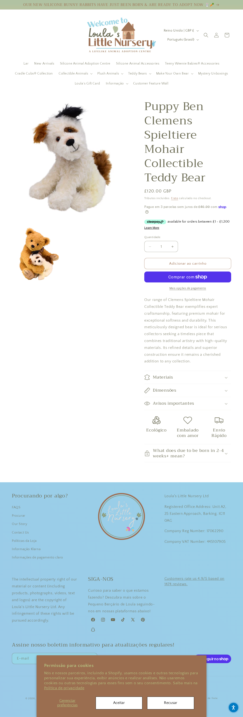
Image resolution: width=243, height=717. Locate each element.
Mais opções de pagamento (187, 288)
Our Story (19, 524)
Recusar (170, 703)
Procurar (18, 516)
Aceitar (119, 703)
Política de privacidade (64, 688)
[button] (75, 74)
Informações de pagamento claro (37, 557)
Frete (174, 198)
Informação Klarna (26, 549)
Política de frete (207, 698)
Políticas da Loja (24, 541)
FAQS (16, 507)
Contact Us (20, 532)
